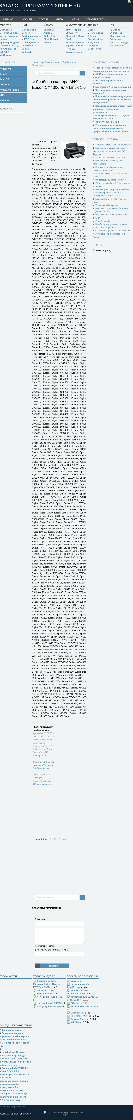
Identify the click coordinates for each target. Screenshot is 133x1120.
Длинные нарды (46, 990)
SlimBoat (49, 29)
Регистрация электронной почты (111, 180)
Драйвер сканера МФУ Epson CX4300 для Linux (32, 39)
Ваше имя (40, 919)
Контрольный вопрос (45, 946)
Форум (74, 19)
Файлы (59, 19)
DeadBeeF (27, 45)
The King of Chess (81, 1015)
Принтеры (37, 65)
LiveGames (77, 1012)
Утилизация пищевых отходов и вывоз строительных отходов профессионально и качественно (111, 128)
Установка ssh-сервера (106, 205)
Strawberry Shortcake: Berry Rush (75, 35)
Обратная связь (96, 19)
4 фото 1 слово (74, 45)
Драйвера (68, 62)
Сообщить (38, 777)
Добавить (54, 966)
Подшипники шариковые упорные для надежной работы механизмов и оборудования (112, 99)
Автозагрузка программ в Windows (112, 189)
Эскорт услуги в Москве (108, 122)
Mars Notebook (45, 993)
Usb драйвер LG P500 (49, 1003)
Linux (56, 62)
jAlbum (25, 48)
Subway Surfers (79, 1019)
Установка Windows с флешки (110, 157)
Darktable (27, 52)
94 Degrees (116, 32)
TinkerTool (49, 36)
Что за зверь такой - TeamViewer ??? (113, 214)
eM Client (76, 1022)
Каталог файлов (41, 62)
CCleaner (76, 1003)
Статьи (43, 19)
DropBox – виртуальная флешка (111, 224)
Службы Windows (103, 221)
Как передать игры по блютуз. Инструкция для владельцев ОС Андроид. (109, 151)
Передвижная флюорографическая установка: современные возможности (112, 109)
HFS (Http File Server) (49, 1006)
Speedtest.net (95, 39)
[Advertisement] (82, 116)
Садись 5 (76, 981)
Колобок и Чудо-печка (49, 996)
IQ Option (115, 29)
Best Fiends (94, 48)
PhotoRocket (51, 39)
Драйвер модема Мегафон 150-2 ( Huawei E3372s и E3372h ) (46, 984)
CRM (97, 218)
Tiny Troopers (73, 29)
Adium (47, 42)
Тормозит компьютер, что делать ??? (113, 145)
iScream (48, 32)
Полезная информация (12, 1106)
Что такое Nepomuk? (105, 227)
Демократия (117, 45)
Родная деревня (75, 42)
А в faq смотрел (10, 1100)
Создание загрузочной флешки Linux (113, 230)
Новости (26, 19)
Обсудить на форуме (43, 784)
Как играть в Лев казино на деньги (113, 87)
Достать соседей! (120, 42)
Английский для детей (83, 1006)
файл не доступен (11, 1030)
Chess (91, 29)
